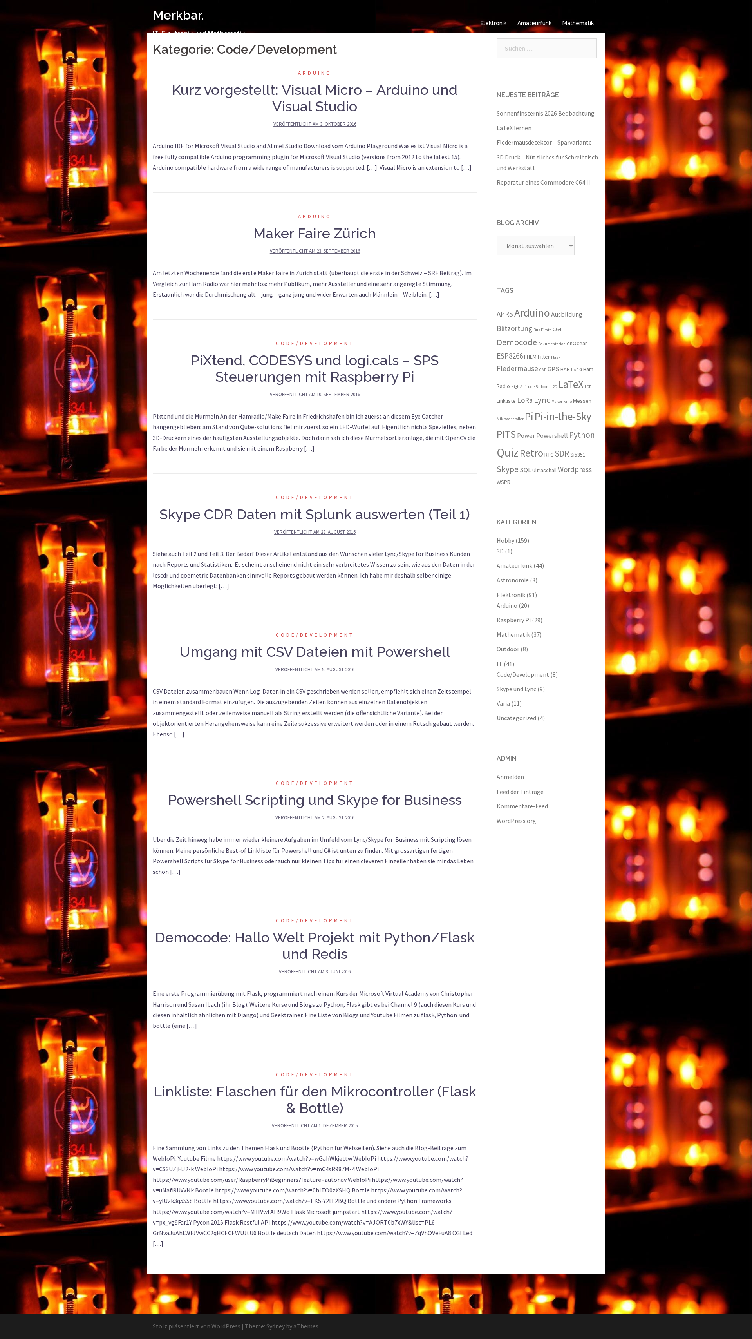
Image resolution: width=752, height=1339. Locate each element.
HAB (565, 369)
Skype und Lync (516, 689)
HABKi (576, 369)
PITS (506, 434)
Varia (503, 703)
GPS (553, 368)
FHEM (530, 356)
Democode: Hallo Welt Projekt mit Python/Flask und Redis (315, 945)
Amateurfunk (534, 23)
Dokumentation (552, 343)
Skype (508, 469)
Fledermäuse (517, 368)
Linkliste (506, 400)
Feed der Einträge (520, 791)
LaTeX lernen (514, 128)
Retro (531, 452)
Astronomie (513, 580)
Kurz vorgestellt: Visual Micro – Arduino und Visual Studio (314, 98)
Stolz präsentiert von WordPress (196, 1326)
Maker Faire (561, 401)
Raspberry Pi (514, 620)
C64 (557, 329)
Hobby (505, 540)
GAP (542, 369)
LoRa (525, 400)
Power (526, 435)
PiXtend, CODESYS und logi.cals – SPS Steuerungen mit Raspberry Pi (315, 368)
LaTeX (571, 384)
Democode (517, 342)
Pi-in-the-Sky (563, 416)
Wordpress (575, 469)
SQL (525, 470)
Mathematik (578, 23)
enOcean (577, 343)
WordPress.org (516, 820)
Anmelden (510, 777)
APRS (505, 314)
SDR (562, 453)
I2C (554, 386)
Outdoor (508, 649)
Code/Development (315, 343)
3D (500, 551)
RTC (548, 454)
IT (500, 664)
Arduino (315, 73)
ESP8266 (510, 356)
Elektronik (493, 23)
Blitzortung (514, 328)
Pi (529, 416)
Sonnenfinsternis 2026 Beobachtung (546, 113)
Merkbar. (178, 15)
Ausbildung (566, 314)
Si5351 (578, 454)
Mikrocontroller (510, 418)
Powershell (552, 435)
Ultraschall (544, 470)
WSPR (503, 482)
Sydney (275, 1326)
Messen (582, 400)
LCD (588, 386)
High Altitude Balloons (530, 386)
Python (582, 434)
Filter (544, 356)
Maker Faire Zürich (314, 233)
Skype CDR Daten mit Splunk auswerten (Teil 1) (314, 514)
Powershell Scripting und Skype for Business (315, 800)
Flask (555, 357)
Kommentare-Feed (522, 806)
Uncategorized (516, 718)
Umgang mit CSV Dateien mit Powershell (314, 651)
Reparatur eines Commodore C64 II (543, 182)
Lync (542, 400)
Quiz (508, 452)
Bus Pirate (542, 329)
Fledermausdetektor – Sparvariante (544, 142)
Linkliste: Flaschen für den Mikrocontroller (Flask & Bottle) (315, 1099)
